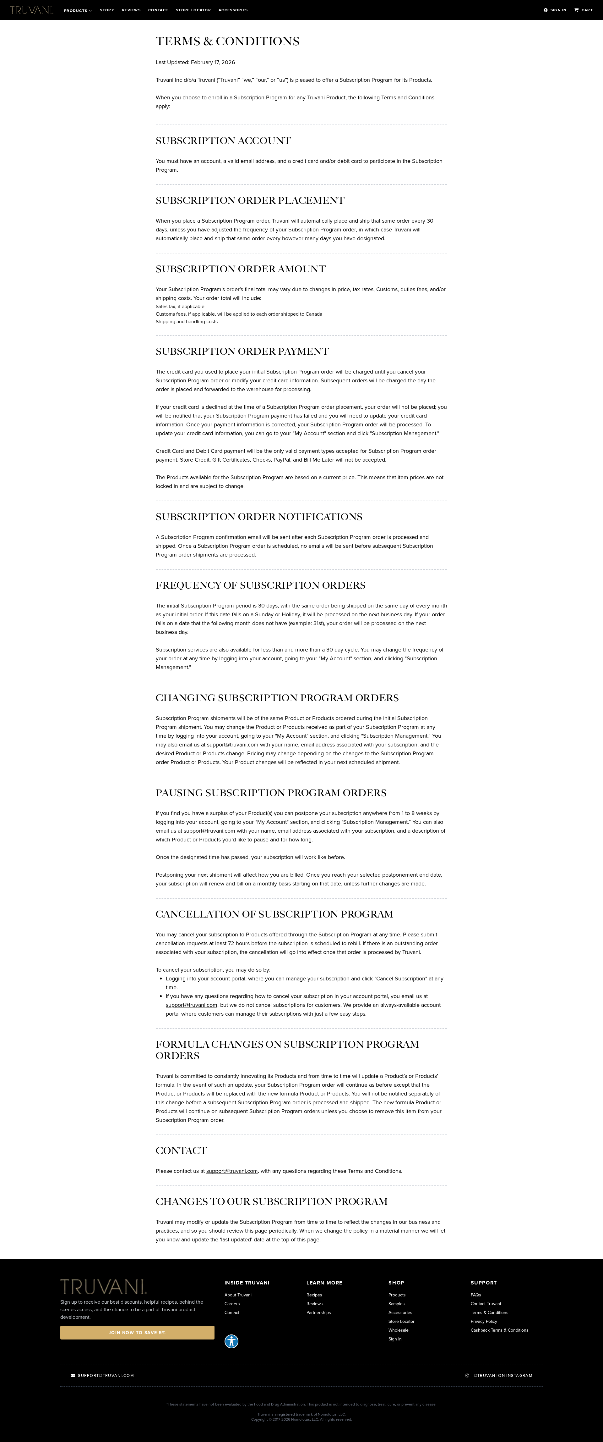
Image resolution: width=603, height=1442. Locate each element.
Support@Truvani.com (106, 1375)
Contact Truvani (486, 1304)
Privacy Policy (484, 1321)
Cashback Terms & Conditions (500, 1330)
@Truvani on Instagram (502, 1375)
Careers (232, 1304)
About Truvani (238, 1295)
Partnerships (319, 1312)
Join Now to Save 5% (137, 1332)
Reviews (131, 10)
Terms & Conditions (489, 1312)
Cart (587, 10)
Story (107, 10)
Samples (396, 1304)
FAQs (476, 1295)
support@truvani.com (232, 744)
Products (75, 10)
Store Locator (401, 1321)
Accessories (233, 10)
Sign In (559, 10)
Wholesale (398, 1330)
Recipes (314, 1295)
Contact (158, 10)
